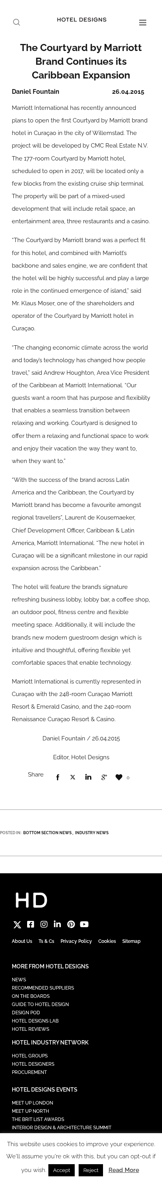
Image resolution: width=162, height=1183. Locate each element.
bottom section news (47, 833)
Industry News (92, 833)
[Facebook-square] (30, 924)
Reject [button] (90, 1170)
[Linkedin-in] (57, 924)
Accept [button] (61, 1170)
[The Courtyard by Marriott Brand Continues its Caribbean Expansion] (57, 778)
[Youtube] (84, 924)
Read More (124, 1170)
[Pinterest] (70, 924)
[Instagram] (44, 924)
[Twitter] (17, 924)
